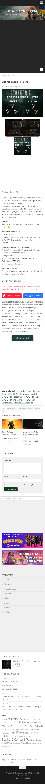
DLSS (40, 719)
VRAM (39, 743)
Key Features (24, 729)
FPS (21, 722)
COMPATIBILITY (14, 719)
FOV (16, 723)
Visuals (7, 603)
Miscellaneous (10, 589)
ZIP (3, 411)
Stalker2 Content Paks (17, 740)
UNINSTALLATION (16, 743)
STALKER (37, 408)
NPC (17, 732)
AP (5, 719)
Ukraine (38, 740)
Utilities (7, 598)
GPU (39, 723)
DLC (37, 719)
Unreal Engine (27, 743)
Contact (27, 778)
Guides (7, 612)
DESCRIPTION (30, 720)
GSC (3, 726)
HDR (7, 726)
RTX (34, 733)
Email (25, 476)
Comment (7, 461)
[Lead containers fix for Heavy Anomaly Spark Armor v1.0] (32, 424)
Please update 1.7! (9, 681)
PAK (21, 733)
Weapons (8, 607)
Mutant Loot (6, 733)
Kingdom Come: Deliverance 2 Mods (17, 760)
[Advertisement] (22, 43)
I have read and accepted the (22, 485)
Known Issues (34, 729)
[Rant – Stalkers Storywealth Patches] (12, 424)
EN (2, 723)
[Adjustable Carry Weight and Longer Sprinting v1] (6, 664)
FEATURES (11, 723)
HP (10, 726)
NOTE (12, 733)
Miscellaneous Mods (10, 75)
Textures (7, 593)
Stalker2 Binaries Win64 (23, 737)
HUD (14, 726)
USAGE (35, 743)
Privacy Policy (31, 485)
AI (2, 719)
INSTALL (20, 726)
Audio (6, 579)
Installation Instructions (25, 408)
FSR (24, 723)
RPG (31, 733)
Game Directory (11, 408)
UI (34, 739)
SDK (37, 733)
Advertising (19, 778)
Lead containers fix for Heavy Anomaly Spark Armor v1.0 (30, 434)
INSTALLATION (33, 726)
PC (24, 732)
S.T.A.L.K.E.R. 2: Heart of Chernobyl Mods (18, 773)
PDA (27, 733)
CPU (24, 719)
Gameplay (8, 584)
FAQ (5, 723)
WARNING (4, 746)
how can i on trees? (10, 689)
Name (6, 476)
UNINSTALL (6, 743)
